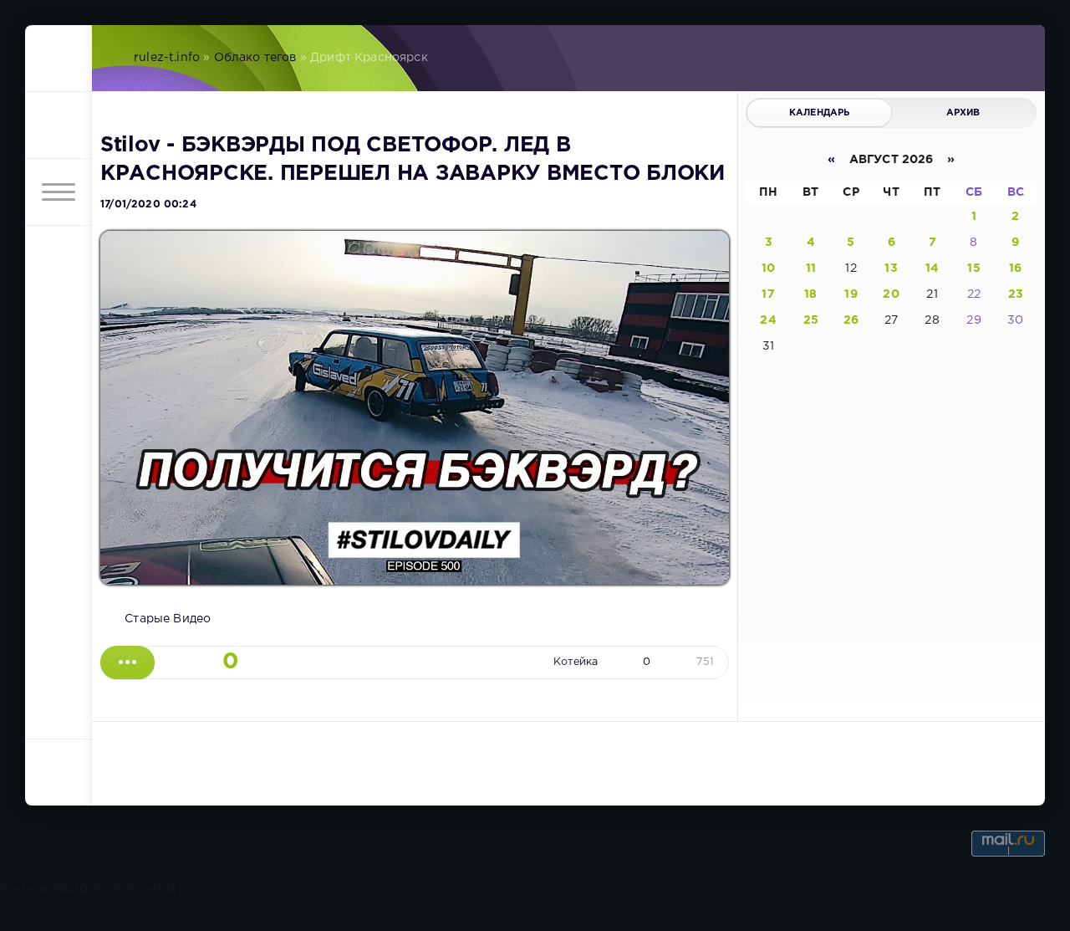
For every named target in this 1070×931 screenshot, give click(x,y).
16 (1015, 268)
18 (810, 294)
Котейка (575, 662)
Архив (963, 113)
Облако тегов (255, 58)
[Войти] (58, 125)
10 (768, 268)
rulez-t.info (167, 58)
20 (891, 294)
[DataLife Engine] (58, 58)
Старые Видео (168, 619)
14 (932, 268)
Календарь (819, 113)
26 (851, 320)
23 (1015, 294)
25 (810, 320)
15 (973, 268)
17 (768, 294)
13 (890, 268)
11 (811, 268)
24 (768, 320)
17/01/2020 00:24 (148, 204)
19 (850, 294)
